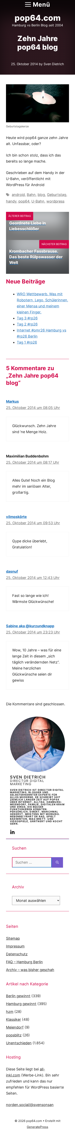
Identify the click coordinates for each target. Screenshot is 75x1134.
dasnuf (12, 571)
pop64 (23, 201)
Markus (12, 401)
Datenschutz (17, 954)
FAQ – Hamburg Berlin (24, 962)
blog (41, 195)
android (18, 195)
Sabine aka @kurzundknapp (30, 626)
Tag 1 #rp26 (27, 342)
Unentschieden (19, 1043)
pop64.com (38, 18)
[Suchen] (57, 862)
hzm (9, 1011)
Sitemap (13, 938)
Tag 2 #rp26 (27, 324)
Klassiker (13, 1019)
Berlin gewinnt (18, 996)
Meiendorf (15, 1027)
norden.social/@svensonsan (30, 1105)
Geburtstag (56, 195)
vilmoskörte (16, 517)
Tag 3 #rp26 (27, 318)
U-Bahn (37, 201)
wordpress (55, 201)
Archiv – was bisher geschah (30, 970)
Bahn (31, 195)
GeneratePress (37, 1127)
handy (11, 201)
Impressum (15, 946)
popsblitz (14, 1035)
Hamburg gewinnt (21, 1004)
